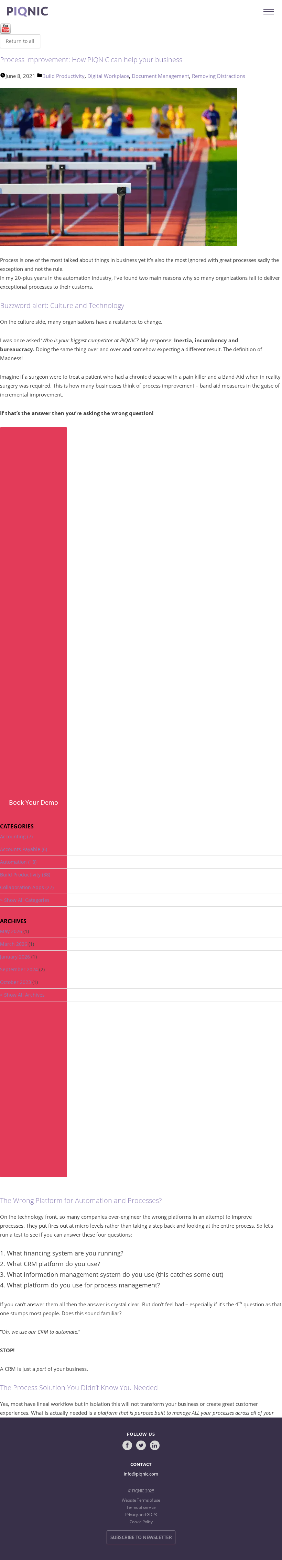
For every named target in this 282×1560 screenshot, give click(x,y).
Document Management (160, 75)
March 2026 (13, 944)
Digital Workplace (108, 75)
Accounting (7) (16, 836)
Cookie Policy (141, 1522)
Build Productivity (63, 75)
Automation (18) (18, 862)
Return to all (20, 41)
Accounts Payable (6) (23, 849)
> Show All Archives (22, 994)
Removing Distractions (218, 75)
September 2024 (19, 969)
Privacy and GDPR (140, 1514)
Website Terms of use (141, 1500)
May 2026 (11, 931)
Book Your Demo (33, 802)
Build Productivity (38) (25, 874)
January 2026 (15, 956)
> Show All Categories (25, 900)
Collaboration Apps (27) (27, 887)
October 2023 (15, 982)
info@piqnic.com (141, 1474)
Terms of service (140, 1507)
